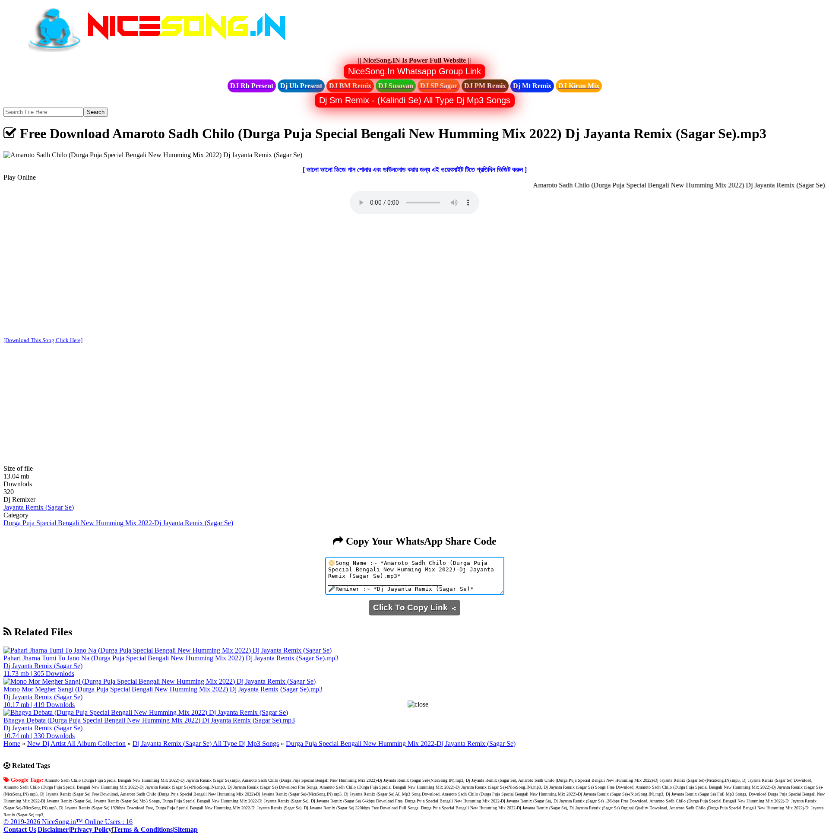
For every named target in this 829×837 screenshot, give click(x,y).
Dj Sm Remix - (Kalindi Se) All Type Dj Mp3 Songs (414, 100)
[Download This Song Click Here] (42, 340)
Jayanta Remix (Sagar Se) (38, 507)
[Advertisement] (414, 276)
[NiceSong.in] (163, 52)
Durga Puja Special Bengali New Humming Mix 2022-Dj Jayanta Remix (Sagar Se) (118, 522)
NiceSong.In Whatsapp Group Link (414, 71)
